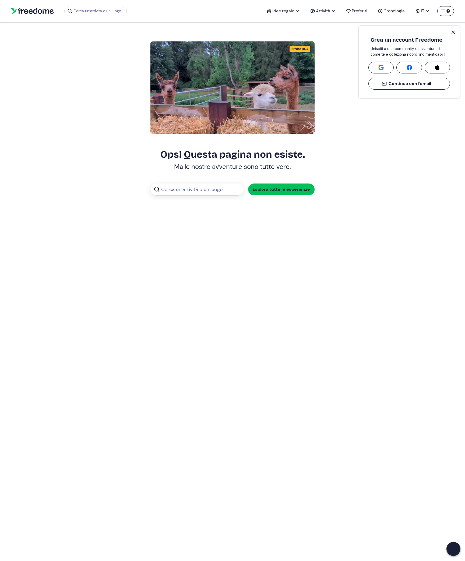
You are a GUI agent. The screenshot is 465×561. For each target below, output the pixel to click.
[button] (453, 549)
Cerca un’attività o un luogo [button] (97, 11)
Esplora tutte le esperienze (281, 189)
